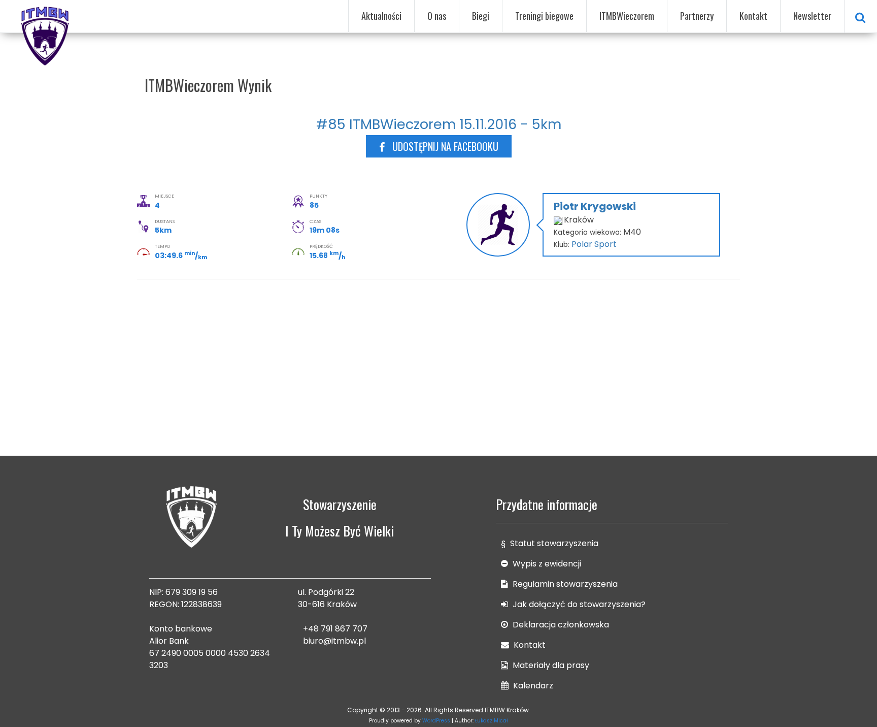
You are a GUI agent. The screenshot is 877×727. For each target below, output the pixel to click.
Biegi (480, 15)
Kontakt (753, 15)
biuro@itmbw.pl (334, 641)
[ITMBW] (45, 34)
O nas (436, 15)
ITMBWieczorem (626, 15)
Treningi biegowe (544, 15)
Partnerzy (697, 15)
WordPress (436, 720)
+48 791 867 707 (335, 629)
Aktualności (381, 15)
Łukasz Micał (491, 720)
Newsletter (812, 15)
